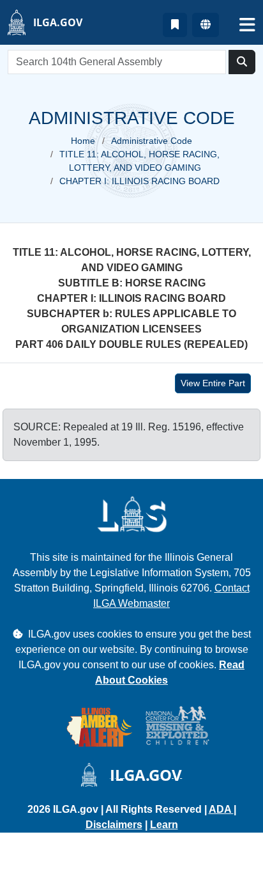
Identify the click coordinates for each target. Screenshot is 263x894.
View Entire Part (213, 383)
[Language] (205, 25)
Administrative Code (151, 141)
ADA (221, 809)
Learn (164, 824)
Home (83, 141)
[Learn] (175, 25)
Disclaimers (114, 824)
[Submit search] (242, 62)
